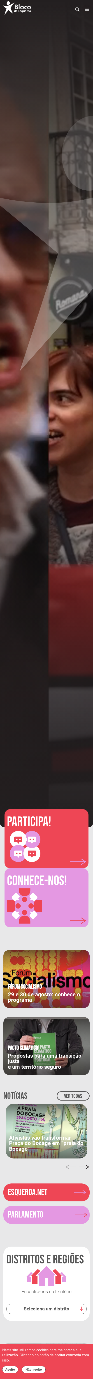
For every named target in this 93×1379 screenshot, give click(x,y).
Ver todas (73, 1096)
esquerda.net (27, 1192)
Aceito (10, 1369)
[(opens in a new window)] (46, 1130)
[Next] (84, 1167)
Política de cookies (25, 1360)
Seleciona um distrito (46, 1309)
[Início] (19, 8)
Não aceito (34, 1369)
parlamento (25, 1215)
